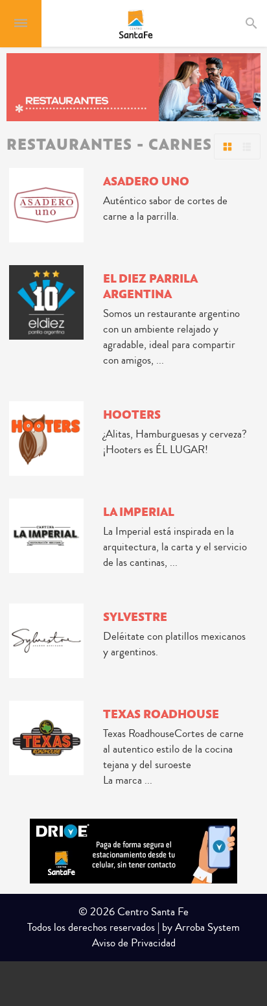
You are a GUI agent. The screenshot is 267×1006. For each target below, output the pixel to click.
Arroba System (207, 927)
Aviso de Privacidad (134, 943)
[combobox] (263, 23)
